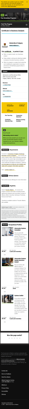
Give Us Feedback (6, 374)
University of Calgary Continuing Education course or (13, 154)
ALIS (9, 10)
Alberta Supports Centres (8, 380)
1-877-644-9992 (6, 381)
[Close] (27, 2)
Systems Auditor (18, 295)
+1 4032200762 (7, 96)
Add (14, 10)
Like (18, 10)
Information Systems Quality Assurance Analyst (20, 260)
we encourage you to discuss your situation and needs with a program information (14, 165)
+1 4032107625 (7, 85)
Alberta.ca (4, 385)
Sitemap (4, 394)
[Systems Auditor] (7, 301)
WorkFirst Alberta (6, 377)
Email (16, 36)
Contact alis (5, 370)
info (4, 15)
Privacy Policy (5, 388)
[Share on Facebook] (7, 36)
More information (12, 6)
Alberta (4, 10)
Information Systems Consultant (20, 229)
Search (21, 10)
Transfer (9, 190)
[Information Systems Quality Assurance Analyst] (7, 264)
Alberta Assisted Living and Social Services (13, 360)
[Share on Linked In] (11, 36)
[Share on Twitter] (3, 36)
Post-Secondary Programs (8, 18)
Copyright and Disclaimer (7, 403)
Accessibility (5, 391)
